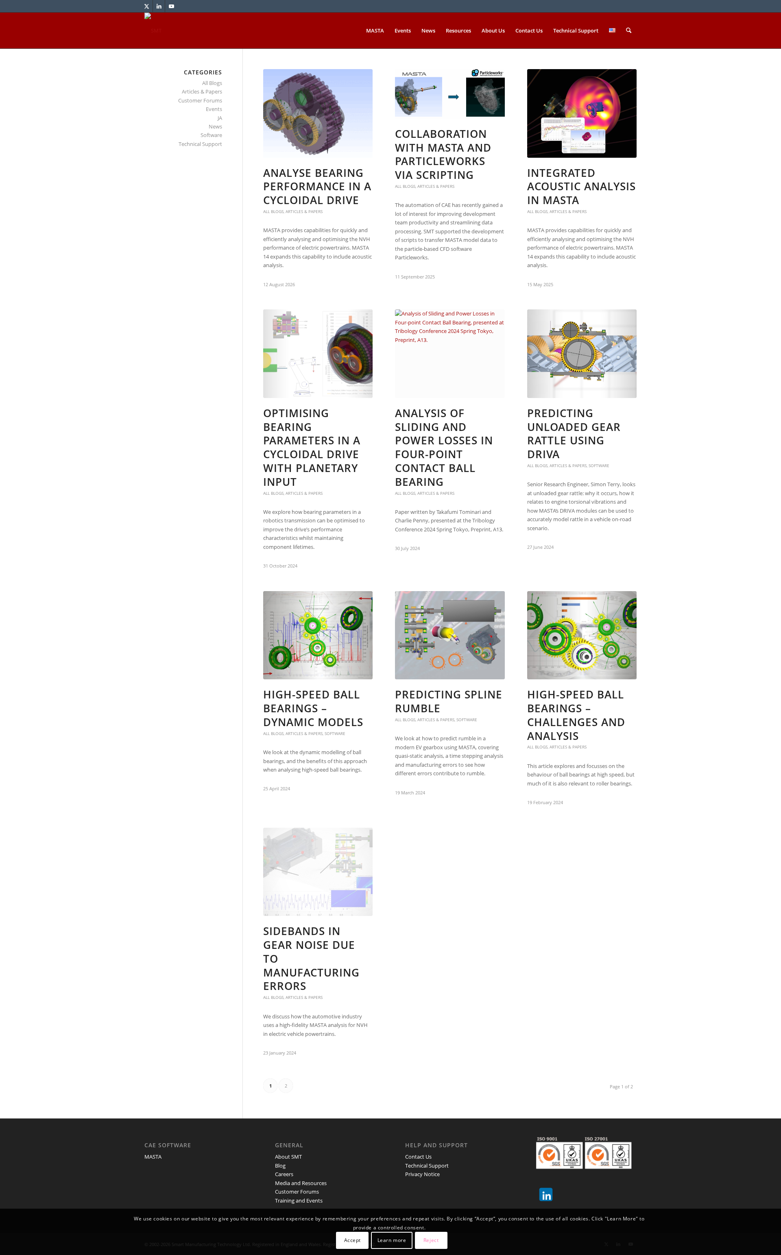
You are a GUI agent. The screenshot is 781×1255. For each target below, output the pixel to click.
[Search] (629, 30)
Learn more (391, 1240)
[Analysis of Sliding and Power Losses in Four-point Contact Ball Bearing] (449, 353)
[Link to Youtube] (171, 6)
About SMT (288, 1156)
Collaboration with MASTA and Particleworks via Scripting (443, 154)
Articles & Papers (304, 211)
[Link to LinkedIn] (159, 6)
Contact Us (418, 1156)
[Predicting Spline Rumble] (449, 635)
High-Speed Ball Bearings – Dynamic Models (313, 708)
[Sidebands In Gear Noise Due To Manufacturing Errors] (318, 872)
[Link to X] (147, 6)
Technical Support (200, 144)
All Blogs (273, 211)
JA (220, 118)
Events (214, 109)
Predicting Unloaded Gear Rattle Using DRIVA (574, 433)
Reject (431, 1240)
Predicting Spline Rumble (448, 701)
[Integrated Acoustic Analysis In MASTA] (582, 113)
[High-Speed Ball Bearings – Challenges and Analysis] (582, 635)
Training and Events (299, 1200)
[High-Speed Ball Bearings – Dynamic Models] (318, 635)
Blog (280, 1165)
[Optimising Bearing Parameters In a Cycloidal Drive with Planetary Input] (318, 353)
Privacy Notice (422, 1174)
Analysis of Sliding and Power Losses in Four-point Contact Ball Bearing (444, 447)
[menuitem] (375, 30)
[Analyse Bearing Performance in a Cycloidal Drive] (318, 113)
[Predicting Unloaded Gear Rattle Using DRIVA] (582, 353)
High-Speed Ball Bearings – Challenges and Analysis (576, 715)
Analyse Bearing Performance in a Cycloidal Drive (317, 186)
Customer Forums (200, 100)
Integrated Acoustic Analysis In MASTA (581, 186)
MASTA (152, 1156)
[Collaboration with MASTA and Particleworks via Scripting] (449, 94)
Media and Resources (301, 1183)
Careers (284, 1174)
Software (599, 465)
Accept (352, 1240)
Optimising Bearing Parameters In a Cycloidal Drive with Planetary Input (311, 447)
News (215, 126)
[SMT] (152, 30)
